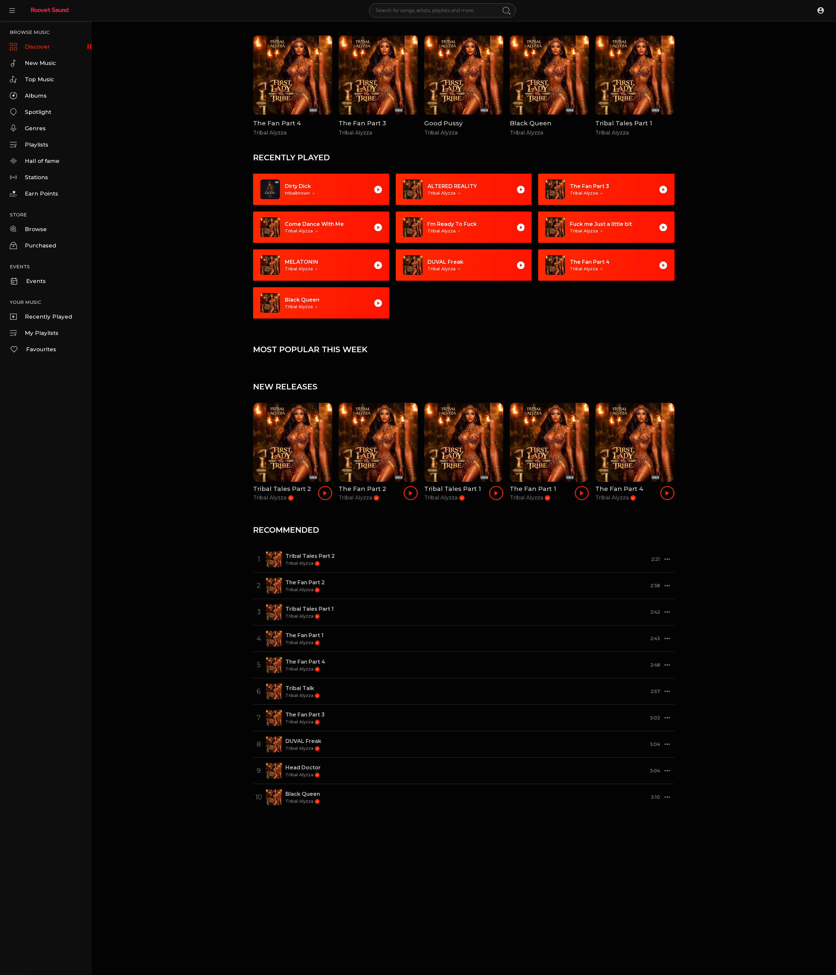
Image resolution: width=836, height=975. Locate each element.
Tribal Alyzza (270, 133)
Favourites (41, 349)
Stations (36, 177)
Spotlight (38, 112)
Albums (36, 95)
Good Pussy (443, 123)
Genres (35, 128)
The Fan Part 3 (362, 123)
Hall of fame (42, 161)
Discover (37, 46)
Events (36, 281)
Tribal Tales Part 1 (623, 123)
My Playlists (41, 333)
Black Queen (531, 123)
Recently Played (48, 316)
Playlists (36, 144)
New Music (40, 63)
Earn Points (41, 193)
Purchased (40, 245)
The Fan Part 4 (277, 123)
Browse (36, 229)
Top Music (39, 79)
